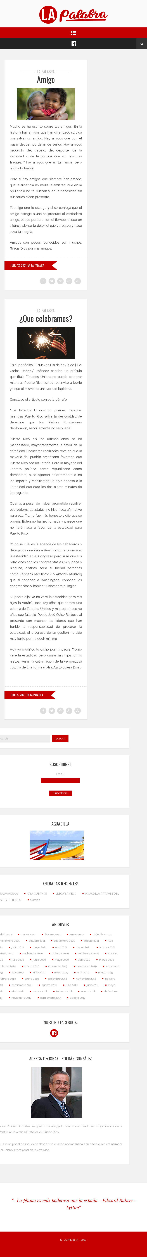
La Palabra (46, 71)
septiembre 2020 (88, 953)
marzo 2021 (83, 947)
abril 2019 (83, 972)
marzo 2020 (106, 959)
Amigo (46, 79)
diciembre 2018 (57, 978)
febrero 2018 (64, 991)
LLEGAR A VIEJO (66, 893)
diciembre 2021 (102, 934)
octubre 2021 (37, 940)
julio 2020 (18, 959)
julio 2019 (18, 972)
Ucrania (35, 900)
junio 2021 (17, 947)
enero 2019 (32, 978)
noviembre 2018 (86, 978)
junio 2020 (39, 959)
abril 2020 (84, 959)
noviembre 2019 (87, 966)
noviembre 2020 (32, 953)
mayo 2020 (62, 959)
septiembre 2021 (64, 940)
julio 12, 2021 (18, 265)
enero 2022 (77, 934)
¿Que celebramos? (46, 318)
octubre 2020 (60, 953)
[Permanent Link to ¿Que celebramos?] (45, 343)
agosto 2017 (77, 997)
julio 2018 (72, 985)
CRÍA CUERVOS (37, 893)
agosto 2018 (49, 985)
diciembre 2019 (58, 966)
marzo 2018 (40, 991)
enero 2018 (88, 991)
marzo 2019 (105, 972)
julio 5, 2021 (17, 695)
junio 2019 (39, 972)
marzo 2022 (28, 934)
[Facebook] (74, 43)
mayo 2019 (61, 972)
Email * (60, 774)
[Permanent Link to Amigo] (45, 104)
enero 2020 (32, 966)
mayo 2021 (39, 947)
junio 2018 (93, 985)
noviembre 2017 (21, 997)
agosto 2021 (91, 940)
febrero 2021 (107, 947)
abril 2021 (61, 947)
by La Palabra (36, 265)
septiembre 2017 (50, 997)
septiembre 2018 (22, 985)
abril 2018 (18, 991)
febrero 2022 (52, 934)
